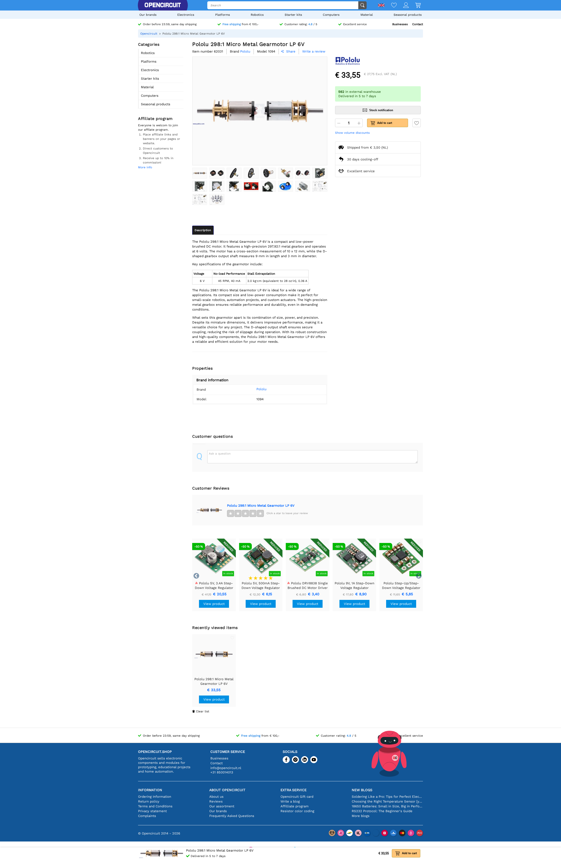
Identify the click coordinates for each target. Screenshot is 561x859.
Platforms (222, 14)
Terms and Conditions (155, 806)
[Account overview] (403, 5)
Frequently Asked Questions (231, 816)
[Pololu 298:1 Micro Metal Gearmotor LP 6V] (199, 173)
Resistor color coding (297, 811)
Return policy (148, 801)
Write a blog (290, 801)
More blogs (360, 816)
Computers (331, 14)
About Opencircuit (227, 790)
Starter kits (293, 14)
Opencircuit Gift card (296, 797)
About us (216, 797)
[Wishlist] (391, 5)
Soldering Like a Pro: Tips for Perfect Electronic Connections (387, 797)
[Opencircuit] (162, 5)
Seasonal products (408, 14)
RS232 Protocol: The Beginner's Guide (382, 811)
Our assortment (221, 806)
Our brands (147, 14)
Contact (417, 24)
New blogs (362, 790)
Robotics (257, 14)
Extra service (293, 790)
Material (366, 14)
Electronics (185, 14)
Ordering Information (154, 797)
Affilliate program (294, 806)
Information (150, 790)
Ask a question (220, 453)
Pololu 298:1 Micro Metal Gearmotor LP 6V (261, 506)
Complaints (147, 816)
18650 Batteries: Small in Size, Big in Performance (387, 806)
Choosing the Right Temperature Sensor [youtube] (387, 801)
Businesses (400, 24)
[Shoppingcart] (415, 5)
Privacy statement (152, 811)
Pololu (261, 389)
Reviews (216, 801)
